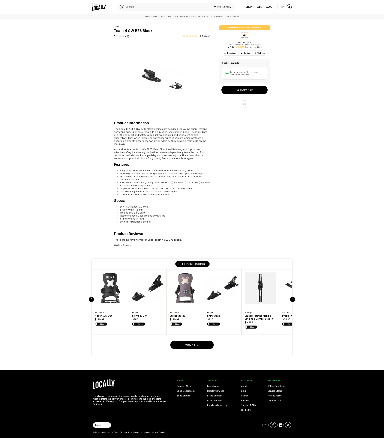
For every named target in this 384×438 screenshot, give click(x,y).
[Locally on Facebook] (273, 425)
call (239, 74)
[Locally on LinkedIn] (281, 425)
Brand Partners (214, 400)
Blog (243, 391)
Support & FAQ (248, 405)
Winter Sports (200, 16)
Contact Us (246, 410)
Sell (259, 7)
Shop (249, 7)
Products (158, 16)
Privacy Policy (275, 395)
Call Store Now (244, 90)
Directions (231, 53)
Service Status (275, 391)
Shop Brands (183, 395)
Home (147, 16)
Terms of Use (274, 400)
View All (190, 344)
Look (168, 16)
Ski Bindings (233, 16)
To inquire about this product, (244, 73)
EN (282, 6)
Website (261, 53)
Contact (246, 53)
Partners (245, 400)
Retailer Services (215, 391)
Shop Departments (186, 391)
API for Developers (277, 386)
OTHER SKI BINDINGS (192, 264)
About (270, 7)
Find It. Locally (223, 6)
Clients (244, 395)
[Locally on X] (288, 425)
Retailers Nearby (185, 386)
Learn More (213, 386)
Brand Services (214, 395)
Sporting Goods (181, 16)
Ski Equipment (217, 16)
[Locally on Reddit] (265, 425)
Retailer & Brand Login (218, 405)
